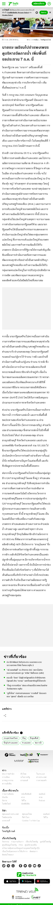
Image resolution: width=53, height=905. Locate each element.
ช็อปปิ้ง (5, 827)
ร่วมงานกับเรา (16, 842)
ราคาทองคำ (40, 780)
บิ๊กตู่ (22, 738)
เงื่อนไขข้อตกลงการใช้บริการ (13, 851)
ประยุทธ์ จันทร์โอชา (10, 738)
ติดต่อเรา (29, 851)
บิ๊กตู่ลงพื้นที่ (32, 738)
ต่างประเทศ (40, 777)
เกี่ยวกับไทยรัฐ (29, 842)
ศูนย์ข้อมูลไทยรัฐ (8, 845)
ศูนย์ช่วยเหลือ (28, 845)
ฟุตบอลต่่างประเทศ (9, 814)
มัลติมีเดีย (24, 804)
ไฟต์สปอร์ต (6, 817)
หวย (39, 797)
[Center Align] (50, 12)
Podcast (41, 800)
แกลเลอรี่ (5, 821)
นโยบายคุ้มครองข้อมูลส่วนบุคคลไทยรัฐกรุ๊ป (18, 848)
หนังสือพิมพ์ (25, 794)
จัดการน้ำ (36, 742)
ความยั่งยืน (6, 784)
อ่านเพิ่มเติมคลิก (18, 12)
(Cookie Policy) (7, 15)
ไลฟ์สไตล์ (5, 804)
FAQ (18, 845)
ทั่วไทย (22, 774)
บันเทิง (4, 797)
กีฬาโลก (23, 817)
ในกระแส (39, 774)
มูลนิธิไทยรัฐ (42, 842)
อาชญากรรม (7, 780)
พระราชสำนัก (7, 774)
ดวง (22, 797)
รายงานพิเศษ (7, 794)
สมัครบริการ (39, 4)
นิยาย (4, 800)
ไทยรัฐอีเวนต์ (8, 831)
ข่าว (30, 40)
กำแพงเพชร (25, 742)
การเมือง (37, 40)
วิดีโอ (23, 800)
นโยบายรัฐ (24, 777)
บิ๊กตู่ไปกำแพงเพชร (10, 742)
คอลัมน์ (40, 794)
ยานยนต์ (23, 780)
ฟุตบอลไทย (24, 814)
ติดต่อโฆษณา (41, 851)
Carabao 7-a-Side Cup (30, 821)
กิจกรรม (5, 842)
